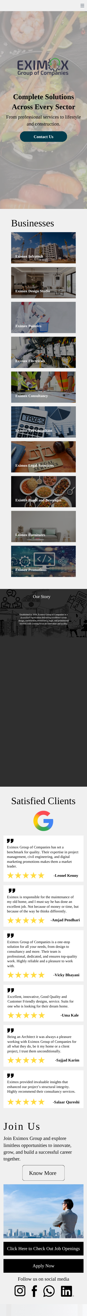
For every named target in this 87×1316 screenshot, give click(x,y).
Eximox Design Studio (32, 291)
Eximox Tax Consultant (33, 431)
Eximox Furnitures (30, 535)
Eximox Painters (28, 326)
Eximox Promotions (30, 570)
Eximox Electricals (30, 361)
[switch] (82, 5)
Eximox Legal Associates (34, 465)
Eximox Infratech (29, 256)
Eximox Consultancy (31, 396)
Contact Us (43, 136)
